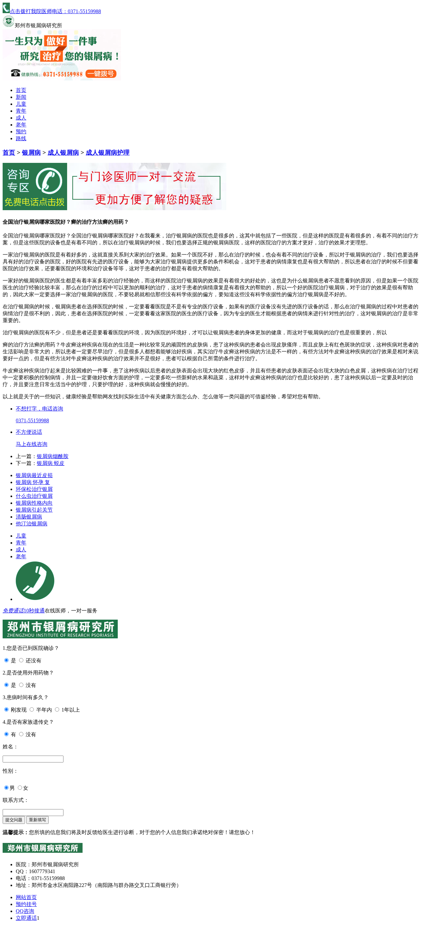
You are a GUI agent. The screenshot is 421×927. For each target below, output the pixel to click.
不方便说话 (29, 432)
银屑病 (31, 152)
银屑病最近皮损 (34, 475)
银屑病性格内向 (34, 503)
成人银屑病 (63, 152)
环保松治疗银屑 (34, 489)
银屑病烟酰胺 (52, 456)
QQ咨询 (25, 911)
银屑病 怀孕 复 (33, 482)
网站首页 (26, 897)
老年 (21, 124)
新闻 (21, 97)
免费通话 (13, 610)
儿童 (21, 104)
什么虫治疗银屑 (34, 496)
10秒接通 (34, 610)
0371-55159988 (32, 420)
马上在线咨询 (31, 444)
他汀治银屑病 (31, 523)
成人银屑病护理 (108, 152)
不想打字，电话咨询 (39, 408)
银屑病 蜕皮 (50, 463)
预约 (21, 131)
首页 (21, 90)
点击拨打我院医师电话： (55, 11)
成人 (21, 118)
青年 (21, 111)
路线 (21, 138)
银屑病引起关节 (34, 510)
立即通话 (26, 918)
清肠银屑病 (29, 516)
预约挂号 (26, 904)
